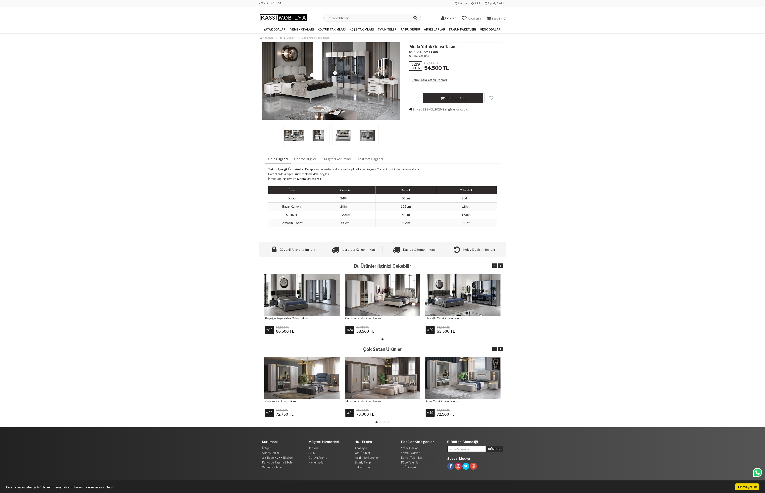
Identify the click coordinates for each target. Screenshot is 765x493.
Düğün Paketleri (462, 29)
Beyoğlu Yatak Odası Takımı (444, 318)
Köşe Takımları (362, 29)
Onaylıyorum (747, 486)
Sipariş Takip (363, 462)
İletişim (462, 3)
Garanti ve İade (272, 467)
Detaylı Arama (317, 457)
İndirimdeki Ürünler (367, 457)
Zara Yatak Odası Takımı (280, 401)
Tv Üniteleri (387, 29)
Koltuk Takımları (332, 29)
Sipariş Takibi (495, 3)
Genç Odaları (490, 29)
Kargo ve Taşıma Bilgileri (278, 462)
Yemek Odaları (302, 29)
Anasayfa (268, 37)
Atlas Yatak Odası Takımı (442, 401)
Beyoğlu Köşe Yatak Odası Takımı (287, 318)
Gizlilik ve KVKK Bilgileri (277, 457)
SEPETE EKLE (454, 98)
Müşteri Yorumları (337, 159)
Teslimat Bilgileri (370, 159)
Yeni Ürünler (362, 453)
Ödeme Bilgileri (305, 159)
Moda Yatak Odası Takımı (315, 37)
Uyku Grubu (410, 29)
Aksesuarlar (434, 29)
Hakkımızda (316, 462)
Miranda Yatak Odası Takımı (363, 401)
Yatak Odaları (275, 29)
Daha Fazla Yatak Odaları (429, 80)
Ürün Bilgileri (278, 159)
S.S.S (477, 3)
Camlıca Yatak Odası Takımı (363, 318)
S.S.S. (312, 453)
